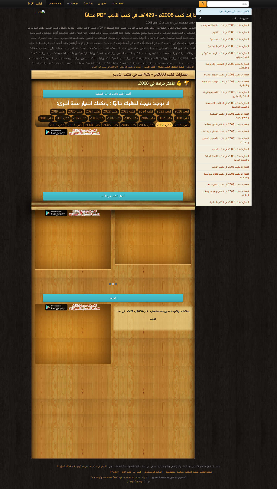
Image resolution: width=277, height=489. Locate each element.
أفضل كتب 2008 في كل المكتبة (113, 93)
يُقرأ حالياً (88, 4)
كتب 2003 (75, 125)
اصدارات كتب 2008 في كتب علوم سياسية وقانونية (226, 176)
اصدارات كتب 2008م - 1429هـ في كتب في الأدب (116, 67)
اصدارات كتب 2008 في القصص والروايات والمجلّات (227, 66)
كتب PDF (35, 4)
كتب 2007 (146, 125)
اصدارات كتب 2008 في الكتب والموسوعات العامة (226, 193)
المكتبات (73, 4)
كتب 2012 (79, 118)
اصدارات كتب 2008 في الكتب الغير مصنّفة (226, 124)
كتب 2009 (182, 125)
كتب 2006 (128, 125)
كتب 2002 (57, 125)
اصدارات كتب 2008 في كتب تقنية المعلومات (225, 25)
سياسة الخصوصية (175, 472)
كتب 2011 (62, 118)
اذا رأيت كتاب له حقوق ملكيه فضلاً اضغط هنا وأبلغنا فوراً (119, 477)
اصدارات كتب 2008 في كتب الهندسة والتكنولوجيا (229, 116)
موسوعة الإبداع (135, 481)
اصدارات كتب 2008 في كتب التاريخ (230, 32)
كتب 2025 (164, 112)
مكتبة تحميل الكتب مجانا (178, 273)
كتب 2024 (146, 112)
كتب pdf (126, 472)
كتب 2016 (148, 118)
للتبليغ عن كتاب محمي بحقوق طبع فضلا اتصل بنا (82, 466)
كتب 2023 (128, 112)
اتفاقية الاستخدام (153, 472)
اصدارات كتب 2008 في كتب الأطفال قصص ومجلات (225, 140)
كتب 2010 (46, 118)
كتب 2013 (96, 118)
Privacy (114, 472)
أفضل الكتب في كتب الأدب (234, 11)
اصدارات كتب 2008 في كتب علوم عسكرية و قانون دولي (225, 55)
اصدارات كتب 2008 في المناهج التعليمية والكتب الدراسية (227, 105)
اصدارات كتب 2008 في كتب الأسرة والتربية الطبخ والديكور (226, 94)
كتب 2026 (181, 112)
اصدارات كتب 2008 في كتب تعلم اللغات (227, 184)
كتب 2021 (93, 112)
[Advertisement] (73, 161)
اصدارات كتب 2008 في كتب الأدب (230, 167)
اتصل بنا (136, 472)
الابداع (190, 67)
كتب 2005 (110, 125)
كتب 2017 (165, 118)
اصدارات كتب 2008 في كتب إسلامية (229, 39)
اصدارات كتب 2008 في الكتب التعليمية (228, 46)
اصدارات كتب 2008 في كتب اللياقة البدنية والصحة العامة (227, 158)
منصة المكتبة (191, 472)
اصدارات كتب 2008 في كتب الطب (230, 149)
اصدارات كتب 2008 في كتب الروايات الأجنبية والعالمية (225, 83)
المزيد (113, 297)
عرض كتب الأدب (240, 18)
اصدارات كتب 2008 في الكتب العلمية (229, 202)
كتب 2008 (164, 125)
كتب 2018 (182, 118)
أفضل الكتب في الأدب (113, 196)
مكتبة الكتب (55, 4)
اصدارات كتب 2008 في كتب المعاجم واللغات (225, 131)
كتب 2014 (114, 118)
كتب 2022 (110, 112)
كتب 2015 (131, 118)
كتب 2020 (75, 112)
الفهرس (102, 4)
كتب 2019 (58, 112)
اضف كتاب (117, 4)
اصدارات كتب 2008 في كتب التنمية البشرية (226, 74)
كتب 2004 (92, 125)
